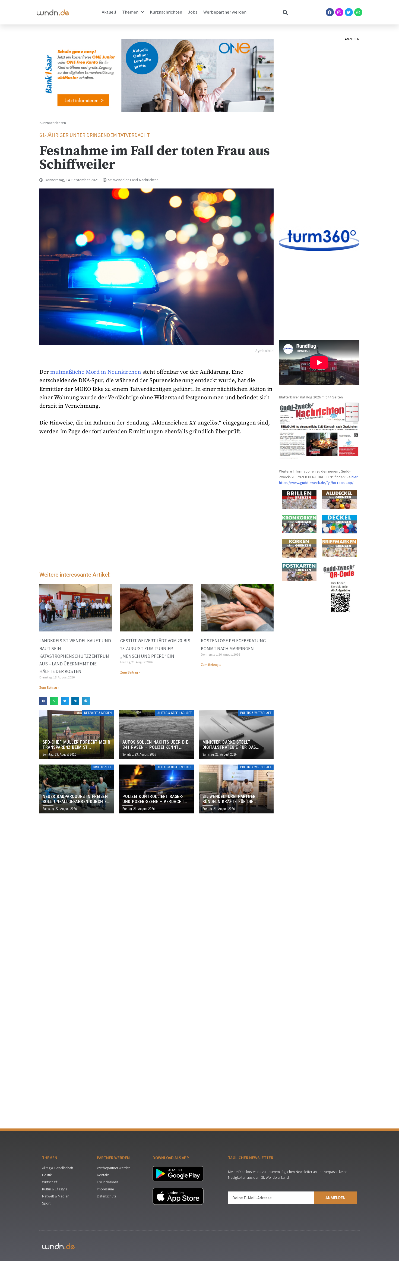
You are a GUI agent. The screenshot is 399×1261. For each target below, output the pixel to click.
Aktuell (109, 12)
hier (355, 476)
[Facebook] (330, 12)
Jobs (192, 12)
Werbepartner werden (224, 12)
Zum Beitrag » (49, 688)
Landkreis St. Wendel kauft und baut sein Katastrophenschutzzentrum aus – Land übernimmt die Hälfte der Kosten (75, 656)
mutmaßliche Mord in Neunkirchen (95, 372)
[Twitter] (349, 12)
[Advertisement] (156, 522)
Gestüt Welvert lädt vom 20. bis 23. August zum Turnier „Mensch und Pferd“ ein (155, 648)
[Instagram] (339, 12)
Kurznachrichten (166, 12)
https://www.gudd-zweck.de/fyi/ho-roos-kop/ (316, 482)
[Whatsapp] (358, 12)
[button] (43, 701)
